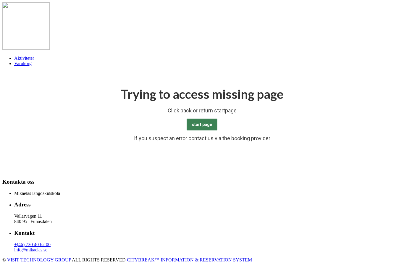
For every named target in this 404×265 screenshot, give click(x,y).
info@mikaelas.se (30, 249)
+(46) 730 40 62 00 (32, 244)
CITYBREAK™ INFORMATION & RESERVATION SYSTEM (189, 259)
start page (202, 124)
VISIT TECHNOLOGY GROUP (39, 259)
